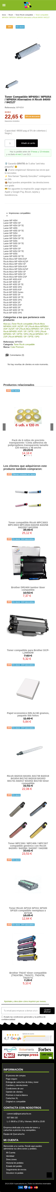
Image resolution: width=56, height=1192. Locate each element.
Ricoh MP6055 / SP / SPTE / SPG (24, 336)
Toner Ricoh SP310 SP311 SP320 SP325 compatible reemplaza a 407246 (28, 910)
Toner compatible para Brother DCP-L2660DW (28, 651)
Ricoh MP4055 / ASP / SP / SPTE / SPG (21, 331)
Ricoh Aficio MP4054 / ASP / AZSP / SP (24, 325)
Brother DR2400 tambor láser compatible (28, 588)
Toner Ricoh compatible (22, 324)
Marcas (6, 324)
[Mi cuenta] (47, 5)
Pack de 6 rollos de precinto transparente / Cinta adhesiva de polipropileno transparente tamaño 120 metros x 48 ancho (28, 444)
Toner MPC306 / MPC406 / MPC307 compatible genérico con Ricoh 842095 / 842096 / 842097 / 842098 (28, 846)
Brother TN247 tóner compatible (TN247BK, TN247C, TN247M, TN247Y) (28, 975)
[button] (4, 5)
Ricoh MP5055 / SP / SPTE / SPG (24, 332)
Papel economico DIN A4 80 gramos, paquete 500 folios (28, 714)
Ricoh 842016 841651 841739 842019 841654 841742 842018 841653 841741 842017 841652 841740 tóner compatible (28, 780)
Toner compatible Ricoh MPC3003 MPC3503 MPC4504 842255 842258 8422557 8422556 (28, 525)
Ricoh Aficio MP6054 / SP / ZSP (34, 329)
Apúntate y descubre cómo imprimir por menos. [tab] (25, 1001)
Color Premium (17, 347)
